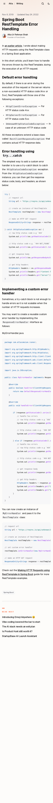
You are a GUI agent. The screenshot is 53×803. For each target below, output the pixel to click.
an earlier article (13, 45)
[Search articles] (43, 3)
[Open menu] (4, 3)
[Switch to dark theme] (48, 3)
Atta (11, 3)
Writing (19, 3)
